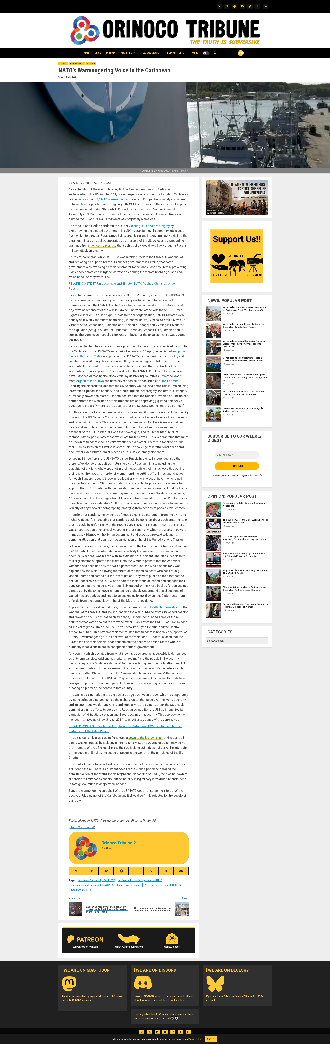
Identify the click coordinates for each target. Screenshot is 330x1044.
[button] (215, 53)
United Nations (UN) (80, 890)
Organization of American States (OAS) (91, 885)
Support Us (174, 52)
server (152, 996)
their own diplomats (102, 245)
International (77, 63)
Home (86, 52)
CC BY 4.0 (164, 1018)
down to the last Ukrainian (145, 737)
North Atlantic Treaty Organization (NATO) (140, 880)
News (98, 52)
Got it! (210, 1039)
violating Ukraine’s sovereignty (149, 226)
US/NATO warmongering (111, 199)
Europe (63, 63)
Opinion (111, 52)
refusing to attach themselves (158, 607)
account (80, 1000)
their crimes (170, 381)
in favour (84, 199)
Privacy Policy (194, 1039)
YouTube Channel (235, 53)
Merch (196, 52)
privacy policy (242, 475)
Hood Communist (82, 827)
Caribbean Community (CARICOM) (96, 880)
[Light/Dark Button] (206, 53)
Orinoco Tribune (168, 1014)
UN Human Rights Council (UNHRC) (162, 885)
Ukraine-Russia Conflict (128, 885)
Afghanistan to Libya (90, 381)
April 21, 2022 (69, 77)
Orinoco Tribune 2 (118, 842)
